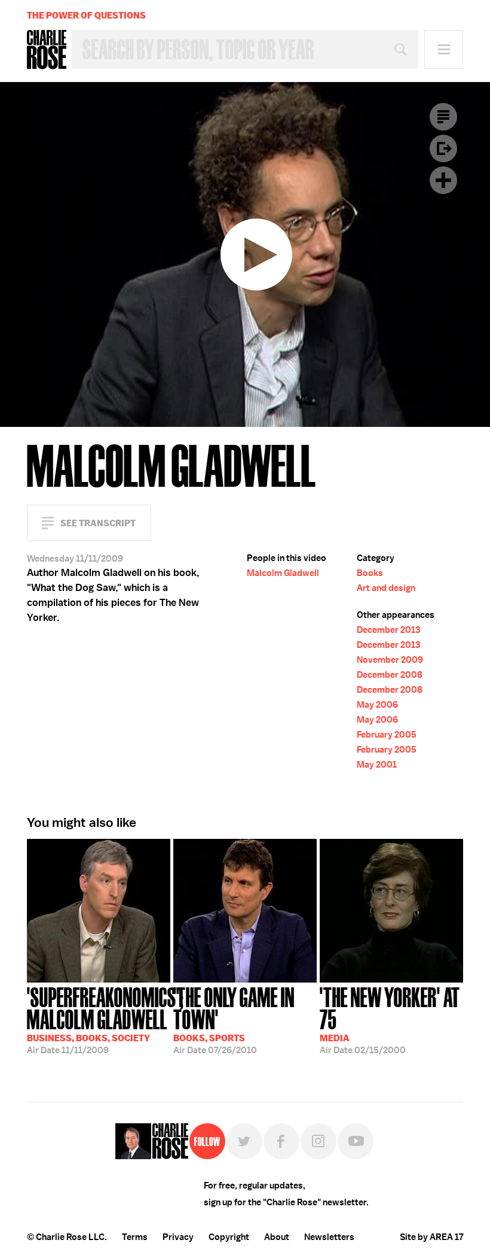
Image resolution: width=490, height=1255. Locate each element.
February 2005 (386, 735)
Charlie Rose (46, 49)
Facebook (281, 1141)
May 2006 (377, 705)
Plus (443, 180)
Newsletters (329, 1237)
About (276, 1237)
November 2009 (390, 660)
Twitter (244, 1141)
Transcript (443, 117)
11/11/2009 (98, 1019)
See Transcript (98, 523)
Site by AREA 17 (431, 1237)
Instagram (318, 1141)
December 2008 (389, 675)
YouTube (355, 1141)
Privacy (178, 1237)
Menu (443, 49)
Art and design (386, 588)
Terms (135, 1237)
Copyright (229, 1237)
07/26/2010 (234, 1019)
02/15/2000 (390, 1019)
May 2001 (377, 765)
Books (370, 573)
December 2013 (388, 630)
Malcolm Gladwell (283, 573)
